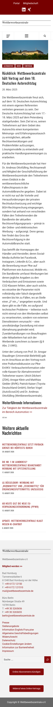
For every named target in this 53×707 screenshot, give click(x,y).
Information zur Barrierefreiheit (18, 647)
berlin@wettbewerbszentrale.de (18, 615)
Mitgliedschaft (30, 3)
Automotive (8, 66)
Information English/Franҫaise (18, 629)
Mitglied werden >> (12, 566)
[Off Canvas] (8, 36)
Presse (5, 622)
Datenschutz (8, 640)
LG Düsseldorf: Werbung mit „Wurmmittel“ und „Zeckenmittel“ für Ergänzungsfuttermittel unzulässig (23, 486)
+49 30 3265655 (13, 612)
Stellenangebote (10, 626)
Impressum (8, 651)
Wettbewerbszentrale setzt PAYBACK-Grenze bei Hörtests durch (23, 446)
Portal (16, 3)
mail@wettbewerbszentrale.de (17, 591)
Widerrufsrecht (9, 636)
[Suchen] (47, 659)
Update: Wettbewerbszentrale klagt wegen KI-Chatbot (22, 522)
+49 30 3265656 (13, 608)
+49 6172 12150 (13, 583)
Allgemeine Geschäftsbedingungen (20, 633)
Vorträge (28, 66)
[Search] (45, 36)
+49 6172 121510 (14, 587)
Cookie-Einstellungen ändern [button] (17, 643)
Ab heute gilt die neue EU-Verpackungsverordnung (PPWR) (20, 505)
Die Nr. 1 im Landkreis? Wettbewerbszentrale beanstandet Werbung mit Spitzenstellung (22, 465)
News (19, 66)
